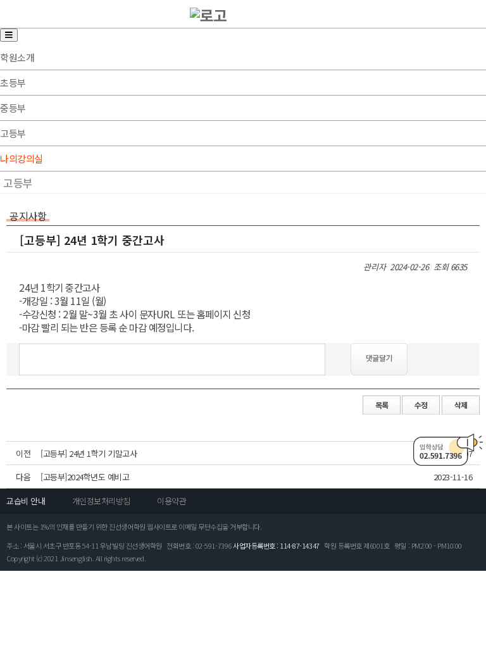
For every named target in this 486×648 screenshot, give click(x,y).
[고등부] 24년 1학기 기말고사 (88, 453)
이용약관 (171, 501)
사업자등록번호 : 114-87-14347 (276, 545)
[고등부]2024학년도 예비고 (84, 477)
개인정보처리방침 (101, 501)
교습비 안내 (25, 501)
